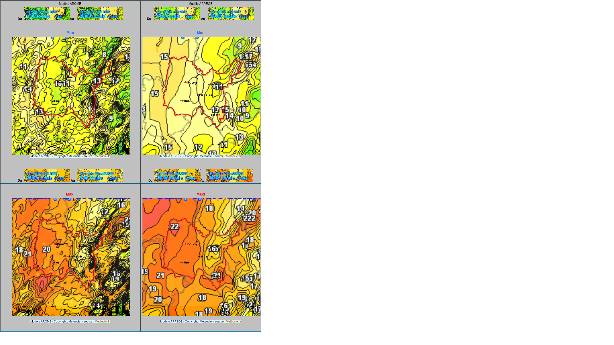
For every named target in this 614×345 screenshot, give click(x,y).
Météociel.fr (102, 156)
